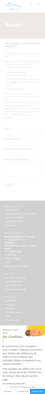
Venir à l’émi (11, 225)
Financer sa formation (15, 217)
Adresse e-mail (12, 139)
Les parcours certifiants (16, 277)
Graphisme (11, 304)
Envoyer (9, 185)
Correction (10, 308)
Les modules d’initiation (16, 289)
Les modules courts (14, 285)
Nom (7, 128)
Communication (13, 320)
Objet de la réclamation (17, 159)
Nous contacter (12, 210)
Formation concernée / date (19, 149)
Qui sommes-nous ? (14, 221)
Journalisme (11, 301)
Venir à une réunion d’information (20, 213)
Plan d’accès (11, 255)
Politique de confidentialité (17, 266)
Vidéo (8, 316)
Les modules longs (14, 281)
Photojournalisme (13, 312)
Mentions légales (13, 258)
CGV (8, 262)
